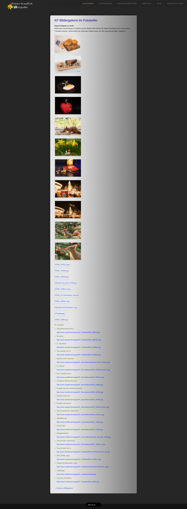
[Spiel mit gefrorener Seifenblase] (62, 264)
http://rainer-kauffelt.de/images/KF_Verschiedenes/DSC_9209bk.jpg (80, 429)
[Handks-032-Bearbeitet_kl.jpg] (66, 307)
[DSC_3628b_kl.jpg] (62, 301)
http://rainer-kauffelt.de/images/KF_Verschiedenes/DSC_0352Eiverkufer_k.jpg (83, 370)
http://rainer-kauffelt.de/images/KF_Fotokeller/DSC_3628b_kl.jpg (79, 459)
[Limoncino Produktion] (61, 319)
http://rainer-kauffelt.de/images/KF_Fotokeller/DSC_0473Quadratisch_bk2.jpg (83, 452)
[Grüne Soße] (62, 277)
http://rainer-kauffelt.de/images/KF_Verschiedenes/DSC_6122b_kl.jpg (80, 414)
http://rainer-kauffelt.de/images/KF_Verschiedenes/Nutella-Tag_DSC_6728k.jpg (84, 437)
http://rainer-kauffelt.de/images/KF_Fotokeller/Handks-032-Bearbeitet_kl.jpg (83, 467)
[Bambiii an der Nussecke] (68, 126)
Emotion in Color (175, 3)
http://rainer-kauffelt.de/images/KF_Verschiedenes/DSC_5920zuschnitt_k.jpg (83, 407)
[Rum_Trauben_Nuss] (68, 168)
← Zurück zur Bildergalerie (64, 488)
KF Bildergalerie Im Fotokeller (76, 20)
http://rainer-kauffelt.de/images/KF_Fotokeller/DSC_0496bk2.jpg (79, 355)
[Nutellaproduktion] (66, 283)
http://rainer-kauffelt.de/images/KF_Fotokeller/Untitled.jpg (76, 474)
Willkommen (88, 3)
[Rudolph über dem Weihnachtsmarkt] (68, 209)
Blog (159, 3)
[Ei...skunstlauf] (68, 85)
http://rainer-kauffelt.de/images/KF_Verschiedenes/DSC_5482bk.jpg (80, 392)
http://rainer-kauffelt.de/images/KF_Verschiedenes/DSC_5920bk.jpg (80, 399)
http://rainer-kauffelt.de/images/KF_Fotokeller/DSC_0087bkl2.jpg (79, 340)
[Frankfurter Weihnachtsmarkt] (68, 189)
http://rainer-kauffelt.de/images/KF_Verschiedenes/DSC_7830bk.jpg (80, 422)
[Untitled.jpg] (60, 313)
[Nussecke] (68, 64)
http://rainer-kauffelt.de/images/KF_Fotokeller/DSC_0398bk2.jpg (79, 347)
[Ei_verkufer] (68, 147)
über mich (146, 3)
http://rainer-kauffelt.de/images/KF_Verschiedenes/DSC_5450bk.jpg (80, 385)
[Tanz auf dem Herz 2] (67, 295)
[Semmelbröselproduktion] (68, 44)
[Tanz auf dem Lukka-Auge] (63, 289)
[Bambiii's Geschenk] (68, 230)
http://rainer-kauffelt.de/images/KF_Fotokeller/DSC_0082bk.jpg (78, 332)
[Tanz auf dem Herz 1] (68, 105)
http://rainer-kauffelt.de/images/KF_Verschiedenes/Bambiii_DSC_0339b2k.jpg (83, 362)
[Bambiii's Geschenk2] (68, 251)
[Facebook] (97, 504)
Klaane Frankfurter (127, 3)
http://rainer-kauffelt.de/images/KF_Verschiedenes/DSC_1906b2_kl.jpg (81, 444)
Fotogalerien (105, 3)
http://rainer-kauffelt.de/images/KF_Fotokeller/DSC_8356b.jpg (78, 482)
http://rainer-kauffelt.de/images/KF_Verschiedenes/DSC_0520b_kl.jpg (80, 377)
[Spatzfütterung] (62, 271)
